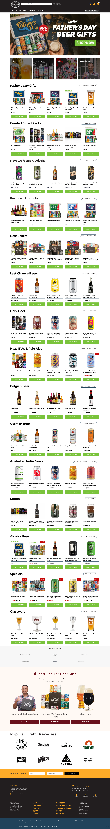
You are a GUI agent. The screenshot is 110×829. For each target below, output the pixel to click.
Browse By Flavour (14, 809)
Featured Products (24, 198)
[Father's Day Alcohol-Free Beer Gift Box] (73, 97)
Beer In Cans (59, 811)
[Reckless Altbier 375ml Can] (73, 323)
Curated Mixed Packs (25, 123)
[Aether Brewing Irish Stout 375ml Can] (55, 511)
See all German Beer (88, 423)
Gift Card (35, 813)
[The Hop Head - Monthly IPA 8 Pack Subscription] (73, 248)
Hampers (35, 815)
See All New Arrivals (88, 160)
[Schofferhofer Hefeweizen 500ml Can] (91, 435)
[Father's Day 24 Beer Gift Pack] (55, 97)
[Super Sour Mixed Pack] (37, 210)
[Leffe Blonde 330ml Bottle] (37, 398)
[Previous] (13, 103)
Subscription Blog (83, 813)
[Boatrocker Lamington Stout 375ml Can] (73, 511)
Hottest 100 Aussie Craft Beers (55, 715)
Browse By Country (14, 805)
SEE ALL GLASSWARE (89, 611)
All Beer (35, 802)
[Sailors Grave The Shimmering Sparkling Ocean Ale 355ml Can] (91, 473)
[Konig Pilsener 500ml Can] (73, 435)
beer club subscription (24, 714)
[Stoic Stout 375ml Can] (91, 511)
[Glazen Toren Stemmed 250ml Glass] (55, 623)
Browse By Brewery (14, 803)
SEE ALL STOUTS (90, 498)
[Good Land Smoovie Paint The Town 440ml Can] (91, 173)
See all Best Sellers (88, 236)
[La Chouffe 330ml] (73, 398)
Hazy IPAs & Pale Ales (26, 348)
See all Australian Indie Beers (85, 461)
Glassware (32, 10)
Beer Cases (59, 810)
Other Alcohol (36, 808)
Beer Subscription (91, 10)
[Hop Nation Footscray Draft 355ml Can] (19, 473)
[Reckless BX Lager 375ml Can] (37, 473)
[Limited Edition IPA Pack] (19, 360)
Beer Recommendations (39, 803)
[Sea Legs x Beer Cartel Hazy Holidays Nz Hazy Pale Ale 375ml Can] (91, 360)
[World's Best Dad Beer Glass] (91, 97)
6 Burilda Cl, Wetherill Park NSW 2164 (21, 793)
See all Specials (90, 574)
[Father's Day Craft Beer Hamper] (37, 97)
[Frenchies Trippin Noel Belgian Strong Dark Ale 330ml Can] (55, 323)
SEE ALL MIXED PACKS (89, 123)
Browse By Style (13, 802)
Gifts (39, 10)
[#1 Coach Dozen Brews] (91, 135)
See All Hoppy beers (88, 348)
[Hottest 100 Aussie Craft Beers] (55, 697)
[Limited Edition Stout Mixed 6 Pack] (73, 135)
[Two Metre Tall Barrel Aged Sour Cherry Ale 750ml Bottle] (91, 285)
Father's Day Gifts (23, 85)
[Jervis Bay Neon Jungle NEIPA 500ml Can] (19, 173)
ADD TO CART (19, 191)
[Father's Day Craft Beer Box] (19, 97)
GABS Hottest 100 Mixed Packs (64, 808)
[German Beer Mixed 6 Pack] (55, 135)
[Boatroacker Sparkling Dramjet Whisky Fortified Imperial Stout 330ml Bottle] (37, 511)
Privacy (81, 807)
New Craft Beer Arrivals (27, 161)
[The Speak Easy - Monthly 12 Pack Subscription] (37, 248)
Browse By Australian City (16, 807)
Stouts (15, 499)
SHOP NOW (25, 722)
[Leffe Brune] (19, 398)
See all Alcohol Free (88, 536)
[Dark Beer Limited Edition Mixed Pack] (37, 135)
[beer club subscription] (24, 697)
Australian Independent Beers (63, 805)
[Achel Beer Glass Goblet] (37, 623)
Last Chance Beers (24, 273)
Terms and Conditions (84, 806)
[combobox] (36, 4)
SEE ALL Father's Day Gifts (87, 85)
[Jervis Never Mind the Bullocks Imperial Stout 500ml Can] (91, 323)
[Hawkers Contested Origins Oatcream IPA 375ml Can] (55, 360)
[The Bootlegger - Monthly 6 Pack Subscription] (19, 248)
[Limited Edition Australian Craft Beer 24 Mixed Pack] (91, 586)
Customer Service (83, 803)
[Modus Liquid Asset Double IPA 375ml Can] (37, 173)
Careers (81, 809)
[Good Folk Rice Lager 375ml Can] (73, 285)
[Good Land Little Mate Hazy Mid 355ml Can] (55, 285)
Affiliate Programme (83, 810)
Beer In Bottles (60, 813)
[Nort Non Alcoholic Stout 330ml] (55, 548)
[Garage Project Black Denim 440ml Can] (73, 173)
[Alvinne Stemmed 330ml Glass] (73, 623)
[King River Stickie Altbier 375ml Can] (37, 323)
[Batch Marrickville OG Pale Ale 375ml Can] (73, 586)
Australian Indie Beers (26, 461)
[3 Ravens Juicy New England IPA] (19, 285)
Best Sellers (18, 236)
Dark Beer (17, 311)
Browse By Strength (14, 810)
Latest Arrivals (37, 805)
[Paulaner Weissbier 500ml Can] (55, 435)
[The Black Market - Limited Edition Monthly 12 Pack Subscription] (91, 248)
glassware (85, 714)
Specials (16, 574)
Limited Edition (60, 803)
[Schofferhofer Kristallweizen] (37, 285)
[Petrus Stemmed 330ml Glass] (19, 623)
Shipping (81, 805)
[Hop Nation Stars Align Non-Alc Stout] (91, 548)
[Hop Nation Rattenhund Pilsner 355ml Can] (55, 586)
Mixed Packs (22, 10)
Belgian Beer (19, 386)
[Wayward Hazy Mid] (37, 360)
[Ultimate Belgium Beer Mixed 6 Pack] (19, 210)
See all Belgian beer (88, 386)
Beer (14, 10)
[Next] (96, 103)
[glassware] (85, 697)
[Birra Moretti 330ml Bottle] (55, 173)
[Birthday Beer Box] (19, 135)
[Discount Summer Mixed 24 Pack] (19, 586)
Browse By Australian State (16, 806)
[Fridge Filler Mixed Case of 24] (37, 586)
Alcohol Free (19, 536)
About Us (81, 802)
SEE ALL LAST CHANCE (89, 273)
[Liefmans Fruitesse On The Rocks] (91, 398)
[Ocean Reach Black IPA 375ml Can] (73, 360)
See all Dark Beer (89, 311)
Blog (80, 812)
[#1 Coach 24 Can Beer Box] (73, 210)
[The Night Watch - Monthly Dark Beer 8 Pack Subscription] (55, 248)
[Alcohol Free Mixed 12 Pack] (37, 548)
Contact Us (14, 791)
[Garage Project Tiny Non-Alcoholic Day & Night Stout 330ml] (73, 548)
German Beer (20, 423)
